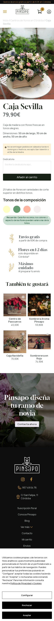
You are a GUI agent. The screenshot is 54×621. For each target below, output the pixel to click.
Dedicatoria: (9, 159)
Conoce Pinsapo (27, 514)
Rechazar (27, 605)
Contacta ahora (27, 424)
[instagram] (22, 479)
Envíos (27, 545)
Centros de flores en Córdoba (27, 20)
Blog (27, 520)
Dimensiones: (10, 133)
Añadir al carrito (27, 177)
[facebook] (31, 479)
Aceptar (27, 615)
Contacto (27, 533)
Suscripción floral (27, 508)
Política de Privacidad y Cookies (26, 583)
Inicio (6, 20)
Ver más (25, 527)
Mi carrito (27, 539)
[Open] (5, 11)
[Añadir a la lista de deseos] (23, 297)
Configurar (27, 595)
